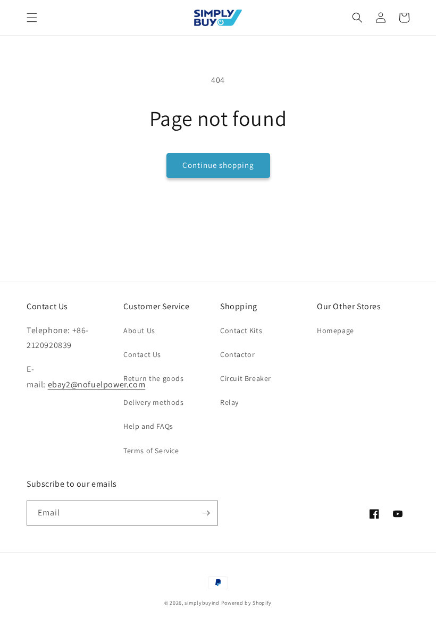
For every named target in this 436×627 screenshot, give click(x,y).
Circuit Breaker (245, 378)
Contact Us (142, 354)
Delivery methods (153, 402)
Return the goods (153, 378)
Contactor (237, 354)
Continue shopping (218, 165)
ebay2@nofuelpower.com (97, 384)
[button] (32, 17)
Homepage (335, 330)
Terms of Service (151, 450)
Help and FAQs (148, 426)
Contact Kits (241, 330)
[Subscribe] (205, 513)
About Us (139, 330)
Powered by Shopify (246, 602)
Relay (229, 402)
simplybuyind (202, 602)
